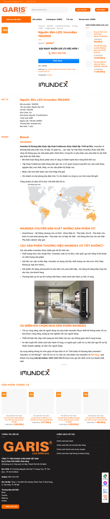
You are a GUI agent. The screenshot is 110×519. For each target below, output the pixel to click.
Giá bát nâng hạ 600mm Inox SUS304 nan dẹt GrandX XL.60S (41, 419)
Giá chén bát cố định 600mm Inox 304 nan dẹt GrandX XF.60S (96, 419)
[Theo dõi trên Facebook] (101, 1)
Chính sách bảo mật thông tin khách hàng (73, 453)
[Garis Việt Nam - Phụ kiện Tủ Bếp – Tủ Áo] (14, 10)
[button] (16, 19)
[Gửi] (66, 9)
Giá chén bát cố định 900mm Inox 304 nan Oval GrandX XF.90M (14, 420)
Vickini (4, 501)
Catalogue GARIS (54, 19)
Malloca (5, 498)
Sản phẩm (37, 19)
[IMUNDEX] (53, 85)
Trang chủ (41, 26)
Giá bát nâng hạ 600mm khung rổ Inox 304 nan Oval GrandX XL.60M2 (68, 420)
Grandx (4, 495)
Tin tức (69, 19)
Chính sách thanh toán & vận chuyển (71, 449)
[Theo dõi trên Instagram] (103, 1)
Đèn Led (60, 28)
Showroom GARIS (87, 19)
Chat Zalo (105, 492)
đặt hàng (95, 354)
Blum (4, 492)
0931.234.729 (11, 507)
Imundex (49, 75)
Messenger (105, 485)
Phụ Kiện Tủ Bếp (65, 69)
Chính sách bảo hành (65, 441)
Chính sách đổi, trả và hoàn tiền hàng (71, 445)
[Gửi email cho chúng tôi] (107, 1)
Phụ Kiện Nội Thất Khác (62, 26)
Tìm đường (105, 479)
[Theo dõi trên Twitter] (105, 1)
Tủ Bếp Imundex (50, 28)
